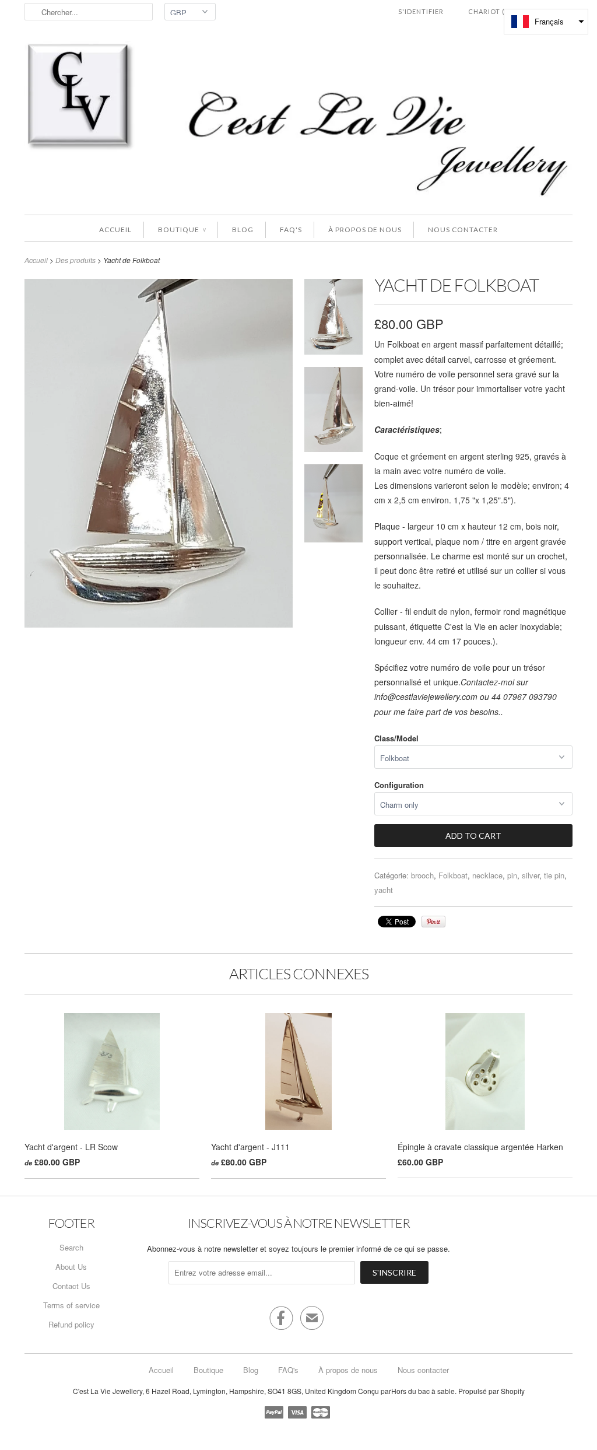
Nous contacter (463, 229)
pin (512, 875)
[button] (546, 21)
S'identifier (421, 11)
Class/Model (396, 738)
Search (71, 1247)
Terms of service (71, 1305)
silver (530, 875)
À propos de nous (365, 229)
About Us (71, 1266)
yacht (383, 889)
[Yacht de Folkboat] (333, 319)
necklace (487, 875)
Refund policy (71, 1324)
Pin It (433, 921)
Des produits (75, 260)
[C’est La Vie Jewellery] (298, 122)
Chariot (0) (490, 11)
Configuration (399, 784)
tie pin (554, 875)
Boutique (182, 229)
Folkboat (453, 875)
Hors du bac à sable (423, 1391)
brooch (422, 875)
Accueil (115, 229)
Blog (243, 229)
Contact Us (71, 1285)
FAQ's (291, 229)
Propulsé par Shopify (491, 1391)
